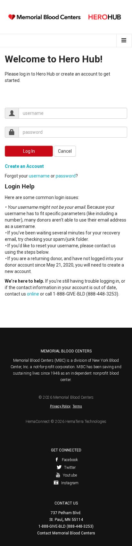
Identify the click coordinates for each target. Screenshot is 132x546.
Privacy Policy (60, 406)
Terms (77, 406)
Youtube (69, 475)
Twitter (69, 467)
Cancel (65, 151)
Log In (29, 151)
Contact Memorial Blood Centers (66, 533)
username (39, 175)
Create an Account (24, 166)
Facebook (69, 460)
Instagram (69, 483)
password (66, 175)
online (33, 293)
